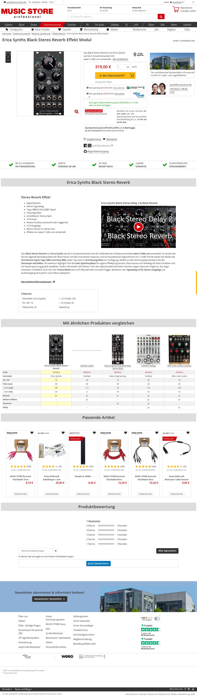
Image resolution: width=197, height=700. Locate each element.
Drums (34, 25)
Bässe (21, 25)
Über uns (23, 616)
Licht (136, 25)
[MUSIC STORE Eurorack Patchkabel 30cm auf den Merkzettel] (156, 433)
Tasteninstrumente (52, 25)
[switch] (157, 618)
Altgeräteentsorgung (98, 151)
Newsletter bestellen (48, 599)
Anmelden (177, 2)
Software (115, 25)
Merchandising (91, 29)
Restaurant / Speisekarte (58, 637)
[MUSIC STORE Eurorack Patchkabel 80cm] (114, 451)
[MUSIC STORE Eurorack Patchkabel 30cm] (145, 451)
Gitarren (8, 25)
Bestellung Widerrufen (84, 643)
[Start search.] (161, 16)
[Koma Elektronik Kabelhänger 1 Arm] (52, 451)
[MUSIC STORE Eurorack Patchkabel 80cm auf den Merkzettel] (125, 433)
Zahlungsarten (80, 616)
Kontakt (6, 689)
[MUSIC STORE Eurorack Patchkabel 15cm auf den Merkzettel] (31, 433)
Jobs (157, 29)
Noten (174, 25)
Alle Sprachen (167, 550)
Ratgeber (171, 29)
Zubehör (187, 25)
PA (87, 25)
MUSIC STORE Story (55, 624)
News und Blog (22, 689)
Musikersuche (139, 29)
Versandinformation (56, 646)
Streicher (71, 25)
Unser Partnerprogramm (55, 618)
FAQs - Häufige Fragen (29, 625)
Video (187, 29)
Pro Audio (99, 25)
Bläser (151, 25)
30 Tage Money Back (28, 637)
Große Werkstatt (54, 633)
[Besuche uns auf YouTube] (193, 689)
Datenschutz (164, 694)
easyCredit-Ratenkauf (29, 646)
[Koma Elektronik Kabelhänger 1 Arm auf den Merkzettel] (63, 433)
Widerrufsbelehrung (181, 694)
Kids (163, 25)
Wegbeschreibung (82, 639)
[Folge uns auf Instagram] (188, 689)
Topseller (66, 29)
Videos (49, 642)
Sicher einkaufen (81, 620)
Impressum (153, 694)
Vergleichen (20, 494)
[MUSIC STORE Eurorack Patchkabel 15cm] (20, 451)
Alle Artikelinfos (120, 59)
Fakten (21, 620)
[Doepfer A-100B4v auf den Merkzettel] (94, 433)
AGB (193, 694)
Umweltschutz (80, 630)
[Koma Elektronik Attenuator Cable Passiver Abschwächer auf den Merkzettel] (188, 433)
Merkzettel (111, 139)
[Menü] (159, 616)
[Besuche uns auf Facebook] (185, 689)
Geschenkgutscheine (83, 634)
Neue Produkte (42, 29)
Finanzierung (24, 642)
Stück (134, 67)
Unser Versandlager (83, 625)
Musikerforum (132, 694)
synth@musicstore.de (16, 2)
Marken (114, 29)
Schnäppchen (16, 29)
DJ (126, 25)
